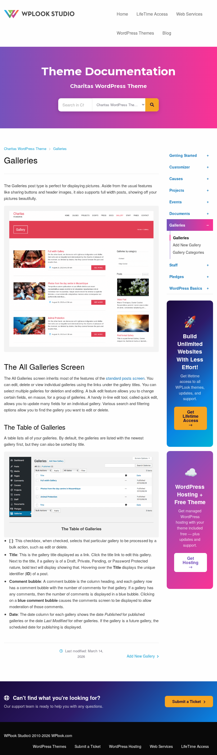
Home (122, 14)
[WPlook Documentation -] (54, 13)
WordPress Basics (185, 288)
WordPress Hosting (125, 746)
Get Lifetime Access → (190, 418)
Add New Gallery (141, 656)
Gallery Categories (188, 252)
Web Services (189, 14)
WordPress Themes (135, 33)
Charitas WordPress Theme (108, 86)
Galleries (60, 148)
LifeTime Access (152, 14)
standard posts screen (125, 378)
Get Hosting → (190, 562)
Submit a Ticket (187, 701)
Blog (166, 33)
